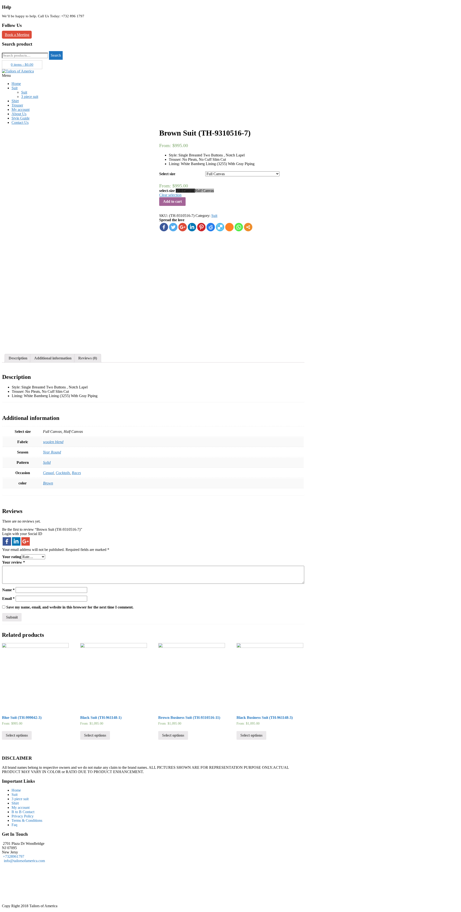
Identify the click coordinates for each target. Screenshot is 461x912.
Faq (14, 825)
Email (8, 598)
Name (8, 590)
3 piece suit (29, 97)
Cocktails (63, 473)
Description (18, 358)
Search (56, 55)
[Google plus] (182, 227)
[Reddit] (210, 227)
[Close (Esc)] (455, 5)
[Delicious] (220, 227)
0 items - (22, 64)
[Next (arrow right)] (452, 456)
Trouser (17, 105)
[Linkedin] (192, 227)
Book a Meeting (17, 35)
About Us (19, 114)
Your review (13, 562)
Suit (15, 88)
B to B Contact (23, 812)
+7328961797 (13, 856)
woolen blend (53, 442)
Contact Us (20, 122)
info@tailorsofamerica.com (23, 861)
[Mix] (229, 227)
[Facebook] (164, 227)
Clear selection (170, 195)
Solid (47, 462)
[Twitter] (173, 227)
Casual (48, 473)
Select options (17, 735)
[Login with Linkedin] (16, 541)
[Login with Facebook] (7, 541)
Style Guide (21, 118)
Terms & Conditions (27, 820)
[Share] (445, 5)
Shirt (15, 101)
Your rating (11, 557)
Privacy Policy (23, 816)
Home (16, 84)
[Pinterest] (201, 227)
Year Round (52, 452)
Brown (48, 483)
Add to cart (172, 201)
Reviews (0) (87, 358)
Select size (167, 174)
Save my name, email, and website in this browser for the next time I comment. (69, 607)
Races (76, 473)
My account (21, 109)
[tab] (18, 358)
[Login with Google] (25, 541)
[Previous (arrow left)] (8, 456)
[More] (248, 227)
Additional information (53, 358)
